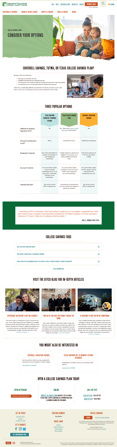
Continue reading (22, 332)
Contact (20, 418)
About (74, 11)
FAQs (53, 4)
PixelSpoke (103, 429)
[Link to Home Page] (15, 4)
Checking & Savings (10, 11)
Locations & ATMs (65, 4)
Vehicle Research (58, 427)
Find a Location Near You (20, 396)
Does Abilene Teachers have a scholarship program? (30, 254)
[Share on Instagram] (20, 430)
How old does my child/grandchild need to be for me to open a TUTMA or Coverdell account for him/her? (44, 261)
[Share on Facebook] (16, 430)
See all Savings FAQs (58, 269)
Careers (81, 4)
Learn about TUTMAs (68, 368)
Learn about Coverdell (29, 365)
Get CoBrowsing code (19, 434)
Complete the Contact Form (49, 395)
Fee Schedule (58, 431)
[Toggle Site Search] (103, 4)
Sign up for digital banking (102, 417)
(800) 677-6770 (88, 399)
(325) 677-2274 (87, 395)
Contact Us (75, 4)
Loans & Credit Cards (29, 11)
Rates (57, 4)
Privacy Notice (58, 429)
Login (88, 417)
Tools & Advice (62, 11)
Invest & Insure (47, 11)
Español (112, 4)
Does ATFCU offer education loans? (26, 247)
